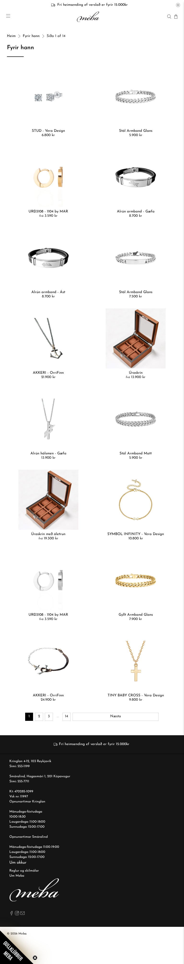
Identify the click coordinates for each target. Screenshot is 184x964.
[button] (17, 947)
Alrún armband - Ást (48, 292)
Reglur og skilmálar (24, 871)
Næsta (115, 716)
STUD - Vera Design (48, 131)
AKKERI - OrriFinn (48, 373)
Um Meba (16, 876)
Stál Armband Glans (135, 131)
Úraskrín (136, 373)
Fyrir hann (31, 36)
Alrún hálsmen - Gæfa (48, 453)
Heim (11, 36)
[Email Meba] (22, 914)
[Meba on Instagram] (17, 914)
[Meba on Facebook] (11, 914)
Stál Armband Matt (136, 453)
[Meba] (88, 17)
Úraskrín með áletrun (48, 534)
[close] (178, 5)
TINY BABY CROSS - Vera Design (136, 695)
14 (66, 716)
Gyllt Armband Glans (136, 615)
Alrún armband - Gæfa (136, 211)
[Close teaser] (35, 957)
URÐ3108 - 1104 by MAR (48, 211)
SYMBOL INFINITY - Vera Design (135, 534)
